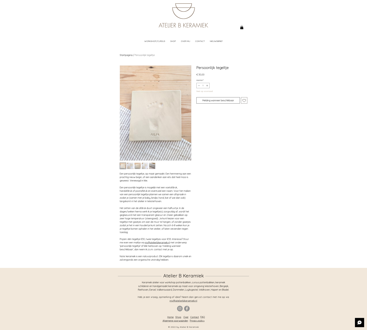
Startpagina (126, 55)
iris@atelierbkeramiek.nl (157, 242)
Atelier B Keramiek (183, 276)
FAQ (202, 317)
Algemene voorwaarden (175, 320)
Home (170, 317)
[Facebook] (187, 308)
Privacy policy (197, 320)
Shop (178, 317)
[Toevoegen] (244, 100)
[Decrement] (198, 85)
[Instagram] (180, 308)
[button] (241, 27)
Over (186, 317)
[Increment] (207, 85)
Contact (194, 317)
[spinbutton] (203, 85)
